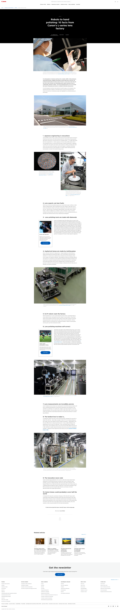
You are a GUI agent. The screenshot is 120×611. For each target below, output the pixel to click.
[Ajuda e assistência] (75, 4)
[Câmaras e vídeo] (46, 4)
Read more (45, 352)
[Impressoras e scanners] (59, 4)
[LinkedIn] (113, 606)
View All (83, 534)
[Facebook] (108, 606)
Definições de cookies (71, 603)
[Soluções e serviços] (67, 4)
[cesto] (117, 2)
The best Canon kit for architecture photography (66, 550)
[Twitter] (115, 606)
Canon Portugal (4, 606)
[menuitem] (54, 35)
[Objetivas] (50, 4)
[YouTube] (117, 606)
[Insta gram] (110, 606)
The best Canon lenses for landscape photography (79, 550)
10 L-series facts (54, 34)
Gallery (67, 34)
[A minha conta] (115, 1)
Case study (61, 34)
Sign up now (60, 574)
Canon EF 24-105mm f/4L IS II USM (64, 305)
